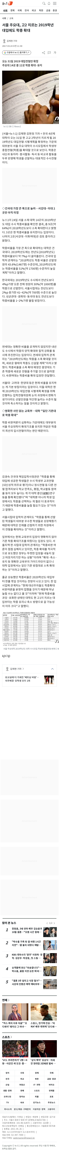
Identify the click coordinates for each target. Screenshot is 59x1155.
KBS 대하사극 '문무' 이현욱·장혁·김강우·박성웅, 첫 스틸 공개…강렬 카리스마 (27, 958)
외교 (22, 1079)
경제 (37, 1073)
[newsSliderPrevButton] (47, 923)
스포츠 (6, 1037)
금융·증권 (51, 1079)
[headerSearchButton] (44, 3)
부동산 (22, 1085)
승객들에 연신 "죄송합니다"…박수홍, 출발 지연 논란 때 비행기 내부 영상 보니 (27, 971)
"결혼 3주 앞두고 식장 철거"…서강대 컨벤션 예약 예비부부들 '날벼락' (27, 984)
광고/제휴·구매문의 (22, 1109)
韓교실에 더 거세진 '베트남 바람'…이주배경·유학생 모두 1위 (22, 679)
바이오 (51, 1085)
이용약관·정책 (39, 1109)
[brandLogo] (7, 3)
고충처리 (51, 1109)
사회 (4, 18)
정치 (7, 1073)
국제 (51, 1073)
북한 (37, 1079)
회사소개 (8, 1109)
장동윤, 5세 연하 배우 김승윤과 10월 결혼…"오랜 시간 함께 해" (27, 932)
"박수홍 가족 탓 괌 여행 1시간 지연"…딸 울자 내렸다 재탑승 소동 (26, 945)
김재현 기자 (12, 41)
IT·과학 (36, 1085)
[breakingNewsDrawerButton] (49, 3)
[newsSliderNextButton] (54, 923)
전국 (7, 1079)
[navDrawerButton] (55, 3)
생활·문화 (7, 1090)
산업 (7, 1085)
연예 (4, 1000)
